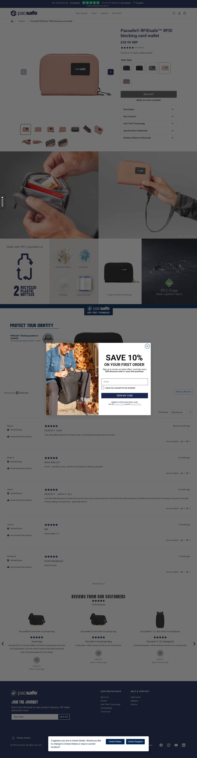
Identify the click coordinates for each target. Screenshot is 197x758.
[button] (2, 202)
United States (115, 741)
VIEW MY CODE (125, 395)
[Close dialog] (147, 346)
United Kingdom (135, 741)
